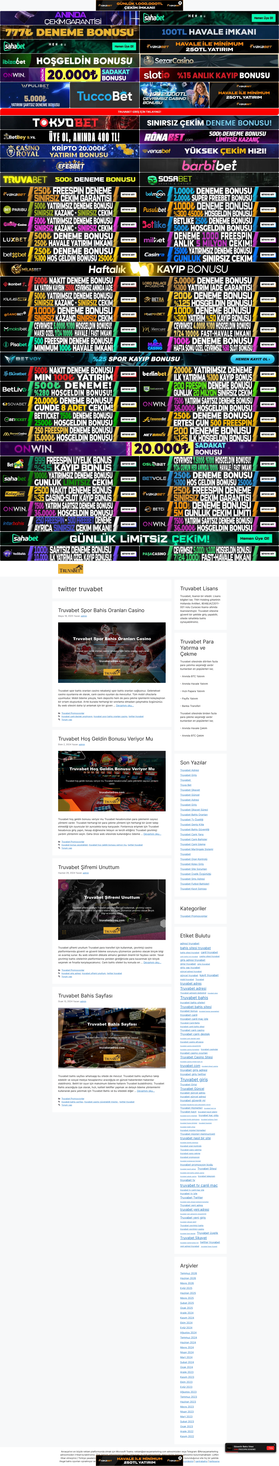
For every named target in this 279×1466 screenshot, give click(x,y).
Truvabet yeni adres (191, 1205)
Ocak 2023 (186, 1426)
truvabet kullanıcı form (209, 1119)
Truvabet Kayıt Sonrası (193, 888)
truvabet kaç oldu (209, 1115)
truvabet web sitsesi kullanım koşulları (194, 1202)
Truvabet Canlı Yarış (192, 834)
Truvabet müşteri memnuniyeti (197, 1133)
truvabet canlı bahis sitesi (192, 1026)
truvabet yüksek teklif (188, 1222)
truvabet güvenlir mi (192, 1100)
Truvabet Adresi (189, 770)
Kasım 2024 (187, 1317)
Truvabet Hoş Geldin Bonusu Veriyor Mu (105, 739)
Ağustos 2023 (188, 1391)
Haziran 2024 (188, 1342)
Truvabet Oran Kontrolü (193, 859)
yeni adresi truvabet (189, 1246)
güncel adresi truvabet (191, 971)
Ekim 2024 (186, 1322)
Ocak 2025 (186, 1307)
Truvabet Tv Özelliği (191, 819)
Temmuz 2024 (188, 1337)
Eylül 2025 (186, 1288)
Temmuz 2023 (188, 1396)
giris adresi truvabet (192, 960)
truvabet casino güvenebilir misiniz (101, 1102)
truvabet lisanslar (205, 1123)
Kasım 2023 (187, 1377)
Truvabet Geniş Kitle (192, 824)
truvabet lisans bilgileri (188, 1123)
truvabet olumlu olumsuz (189, 1143)
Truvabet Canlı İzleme (192, 844)
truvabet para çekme (190, 1153)
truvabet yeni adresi (194, 1209)
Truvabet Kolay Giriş (192, 864)
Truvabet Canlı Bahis (190, 1023)
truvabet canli (188, 1015)
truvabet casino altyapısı (191, 1042)
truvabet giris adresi (71, 973)
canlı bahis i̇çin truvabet (189, 957)
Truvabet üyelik (207, 1233)
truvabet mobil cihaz (187, 1127)
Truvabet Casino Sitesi (196, 1057)
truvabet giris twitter (193, 1074)
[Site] (69, 194)
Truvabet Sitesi (207, 1168)
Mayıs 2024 (187, 1347)
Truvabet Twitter (191, 1197)
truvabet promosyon (190, 1157)
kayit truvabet (209, 975)
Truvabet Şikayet (190, 790)
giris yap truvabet (190, 967)
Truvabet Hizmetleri (191, 1107)
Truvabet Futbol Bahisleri (194, 883)
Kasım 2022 (187, 1436)
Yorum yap (66, 719)
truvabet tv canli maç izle (192, 1190)
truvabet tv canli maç (199, 1185)
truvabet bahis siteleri (192, 1002)
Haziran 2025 (188, 1293)
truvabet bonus (189, 1011)
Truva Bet (185, 785)
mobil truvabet (187, 979)
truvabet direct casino (210, 1066)
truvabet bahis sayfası (72, 1102)
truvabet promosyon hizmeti (190, 1161)
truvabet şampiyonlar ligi (189, 1243)
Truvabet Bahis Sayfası (85, 996)
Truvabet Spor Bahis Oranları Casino (101, 610)
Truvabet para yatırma (190, 1149)
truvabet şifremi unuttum (94, 973)
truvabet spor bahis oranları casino (110, 716)
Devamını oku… (125, 705)
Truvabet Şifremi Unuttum (88, 867)
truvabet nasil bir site (195, 1138)
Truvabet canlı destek (195, 1034)
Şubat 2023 (187, 1421)
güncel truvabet (189, 975)
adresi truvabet (189, 943)
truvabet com (190, 1066)
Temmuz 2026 (188, 1273)
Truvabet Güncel (190, 794)
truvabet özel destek (187, 1234)
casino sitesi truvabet (209, 956)
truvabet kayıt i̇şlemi (207, 1112)
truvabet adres (191, 983)
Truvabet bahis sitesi (196, 1007)
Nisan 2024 (187, 1352)
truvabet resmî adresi (188, 1169)
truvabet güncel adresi (193, 1096)
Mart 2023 (186, 1416)
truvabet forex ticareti (209, 1246)
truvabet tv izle (188, 1193)
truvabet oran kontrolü (190, 1146)
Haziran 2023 (188, 1401)
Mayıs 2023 (187, 1406)
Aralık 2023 (187, 1372)
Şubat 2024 (187, 1362)
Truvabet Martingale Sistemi (196, 849)
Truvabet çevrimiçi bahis (191, 1225)
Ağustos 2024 (188, 1332)
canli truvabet (209, 952)
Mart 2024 (186, 1357)
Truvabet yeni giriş (193, 1217)
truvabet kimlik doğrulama (190, 1119)
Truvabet (185, 780)
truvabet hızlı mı (210, 1108)
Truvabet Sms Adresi (192, 878)
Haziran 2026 (188, 1278)
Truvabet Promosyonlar (72, 713)
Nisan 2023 (187, 1411)
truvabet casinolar (209, 1049)
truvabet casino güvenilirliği (190, 1046)
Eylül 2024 (186, 1327)
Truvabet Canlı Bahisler (193, 839)
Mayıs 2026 (187, 1283)
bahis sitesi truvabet (195, 948)
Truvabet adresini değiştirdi (193, 993)
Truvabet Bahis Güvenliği (194, 829)
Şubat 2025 (187, 1302)
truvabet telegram (206, 1176)
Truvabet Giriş (188, 775)
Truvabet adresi (193, 988)
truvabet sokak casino (188, 1176)
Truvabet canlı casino (192, 1030)
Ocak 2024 (186, 1367)
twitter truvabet (136, 716)
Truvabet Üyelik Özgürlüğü (195, 874)
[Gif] (139, 269)
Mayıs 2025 (187, 1298)
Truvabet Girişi (188, 1084)
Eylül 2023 (186, 1386)
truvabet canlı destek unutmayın (76, 716)
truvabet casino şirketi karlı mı (191, 1062)
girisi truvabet (188, 963)
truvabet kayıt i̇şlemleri (188, 1116)
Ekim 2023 (186, 1382)
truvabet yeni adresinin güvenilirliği (193, 1214)
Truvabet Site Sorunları (193, 869)
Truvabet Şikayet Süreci (194, 809)
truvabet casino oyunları (194, 1053)
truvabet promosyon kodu (196, 1164)
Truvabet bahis (194, 997)
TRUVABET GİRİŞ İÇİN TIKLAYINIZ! (139, 111)
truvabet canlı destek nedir (190, 1038)
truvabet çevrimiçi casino (192, 1229)
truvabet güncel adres (192, 1092)
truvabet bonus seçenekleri (74, 845)
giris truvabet (203, 964)
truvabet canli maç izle (194, 1018)
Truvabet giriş (194, 1079)
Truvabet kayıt (188, 1111)
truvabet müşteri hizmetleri (193, 1130)
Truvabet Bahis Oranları (194, 814)
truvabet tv (187, 1180)
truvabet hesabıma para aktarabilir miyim (195, 1105)
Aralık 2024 (187, 1312)
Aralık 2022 (186, 1431)
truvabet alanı (213, 993)
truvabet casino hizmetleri (189, 1050)
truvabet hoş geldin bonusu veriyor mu (108, 845)
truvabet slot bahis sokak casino (192, 1173)
